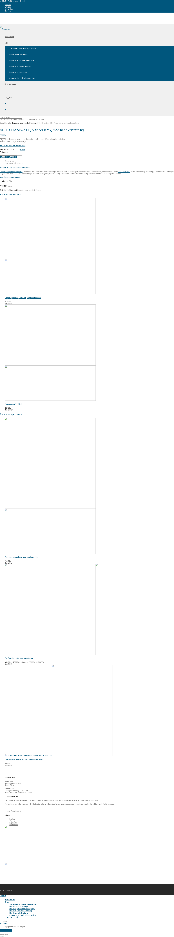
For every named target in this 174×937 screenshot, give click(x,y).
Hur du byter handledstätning (20, 66)
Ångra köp (9, 11)
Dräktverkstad (10, 84)
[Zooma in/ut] (1, 934)
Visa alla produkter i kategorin (11, 177)
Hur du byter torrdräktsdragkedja (21, 60)
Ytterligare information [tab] (14, 163)
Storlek (3, 150)
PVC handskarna (124, 172)
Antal (2, 152)
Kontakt (8, 5)
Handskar (8, 123)
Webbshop (9, 37)
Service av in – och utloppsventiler (22, 78)
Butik (2, 123)
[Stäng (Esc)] (7, 934)
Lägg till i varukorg (8, 157)
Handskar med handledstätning (24, 123)
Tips (6, 42)
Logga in (8, 97)
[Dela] (5, 934)
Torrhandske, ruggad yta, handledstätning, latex (24, 759)
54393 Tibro (9, 785)
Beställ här (9, 303)
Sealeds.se (9, 781)
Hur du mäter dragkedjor (18, 54)
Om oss (8, 7)
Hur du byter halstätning (18, 72)
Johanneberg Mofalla (13, 783)
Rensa (22, 150)
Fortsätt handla (6, 930)
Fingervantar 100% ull (13, 404)
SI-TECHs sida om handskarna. (12, 145)
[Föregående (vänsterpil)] (1, 936)
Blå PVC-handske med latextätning (19, 658)
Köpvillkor (9, 9)
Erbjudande (13, 825)
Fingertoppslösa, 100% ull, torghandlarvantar (23, 298)
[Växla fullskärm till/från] (3, 934)
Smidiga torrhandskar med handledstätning (22, 557)
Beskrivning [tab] (9, 161)
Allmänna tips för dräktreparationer (22, 49)
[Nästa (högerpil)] (3, 936)
